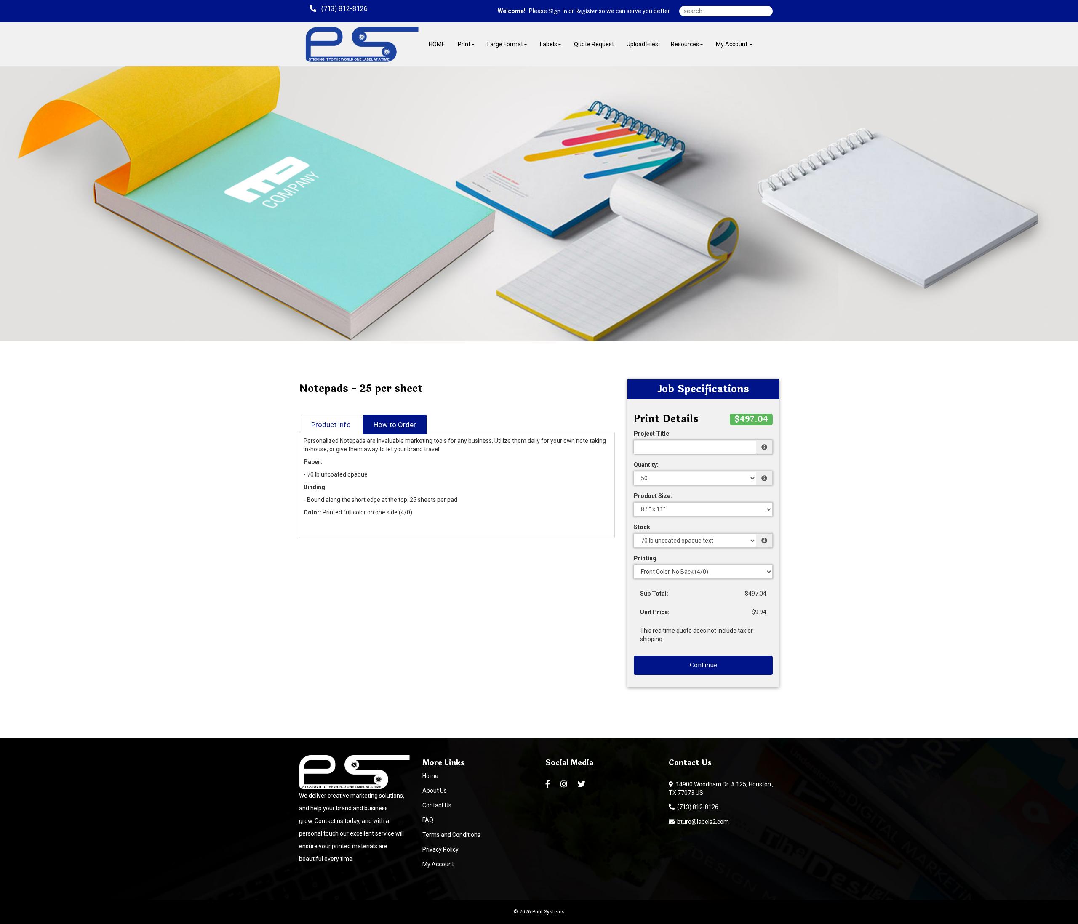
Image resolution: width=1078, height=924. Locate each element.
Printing (645, 558)
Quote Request (594, 44)
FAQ (427, 820)
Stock (642, 527)
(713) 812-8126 (696, 807)
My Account (438, 864)
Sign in (557, 11)
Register (586, 11)
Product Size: (653, 496)
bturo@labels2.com (702, 821)
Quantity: (646, 464)
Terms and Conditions (451, 834)
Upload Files (642, 44)
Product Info (331, 425)
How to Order (395, 425)
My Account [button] (732, 44)
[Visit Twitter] (582, 784)
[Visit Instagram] (564, 784)
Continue (703, 665)
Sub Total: (654, 593)
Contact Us (436, 805)
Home (430, 775)
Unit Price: (655, 612)
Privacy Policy (440, 849)
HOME (437, 44)
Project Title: (652, 433)
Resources (685, 44)
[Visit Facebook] (548, 784)
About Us (434, 790)
